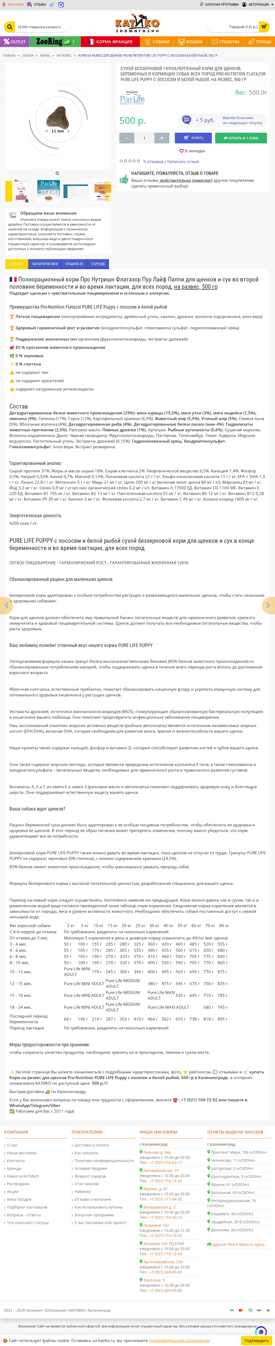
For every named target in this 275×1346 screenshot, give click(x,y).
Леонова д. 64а (157, 1152)
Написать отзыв (183, 161)
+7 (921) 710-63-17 (165, 1162)
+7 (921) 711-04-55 (165, 1199)
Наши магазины (22, 1152)
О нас (12, 1145)
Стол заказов (87, 1183)
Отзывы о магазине (93, 1199)
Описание (16, 264)
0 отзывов (153, 161)
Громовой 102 (156, 1225)
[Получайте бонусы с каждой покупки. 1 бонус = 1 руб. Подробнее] (186, 122)
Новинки (83, 1191)
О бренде (98, 264)
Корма (45, 55)
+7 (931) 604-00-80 (165, 1290)
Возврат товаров (90, 1176)
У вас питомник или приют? (101, 1222)
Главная (9, 55)
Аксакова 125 (155, 1243)
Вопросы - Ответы (24, 1214)
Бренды (14, 1168)
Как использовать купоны (98, 1207)
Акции (13, 1191)
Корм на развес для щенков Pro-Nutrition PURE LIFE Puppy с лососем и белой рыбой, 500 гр (148, 55)
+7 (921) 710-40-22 (165, 1217)
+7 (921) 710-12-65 (165, 1180)
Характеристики (44, 264)
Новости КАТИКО (23, 1176)
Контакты (16, 1160)
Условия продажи (91, 1168)
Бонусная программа (94, 1214)
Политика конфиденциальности (104, 1160)
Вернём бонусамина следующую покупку (243, 120)
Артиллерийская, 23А (163, 1261)
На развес (64, 55)
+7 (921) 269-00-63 (165, 1272)
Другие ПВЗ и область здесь (239, 1244)
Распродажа (18, 1183)
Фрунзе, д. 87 (155, 1188)
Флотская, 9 (154, 1280)
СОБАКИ (27, 55)
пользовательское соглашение (179, 1340)
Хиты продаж (19, 1199)
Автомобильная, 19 (161, 1170)
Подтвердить (257, 1340)
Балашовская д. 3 (159, 1207)
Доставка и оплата (92, 1145)
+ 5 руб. (205, 120)
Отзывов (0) (74, 264)
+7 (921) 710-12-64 (165, 1253)
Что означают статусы (28, 1222)
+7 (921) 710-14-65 (165, 1235)
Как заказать (86, 1152)
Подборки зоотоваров (27, 1207)
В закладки (195, 150)
